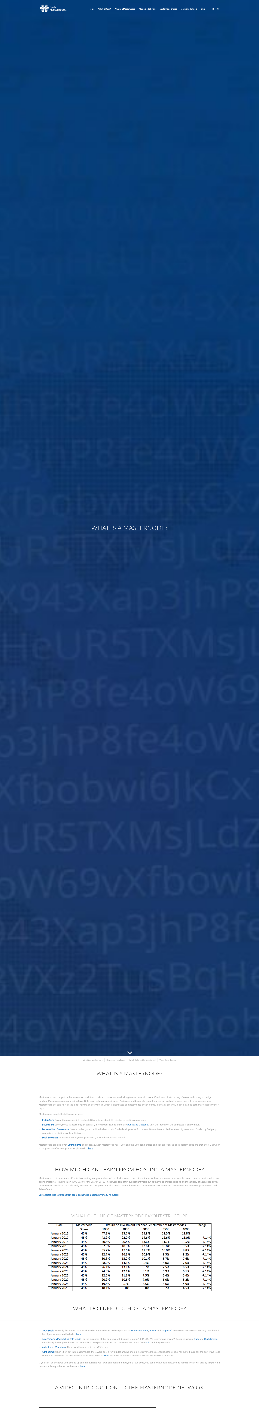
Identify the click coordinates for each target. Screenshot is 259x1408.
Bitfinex (135, 1330)
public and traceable (137, 1124)
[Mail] (218, 8)
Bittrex (152, 1330)
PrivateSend (48, 1124)
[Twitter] (213, 8)
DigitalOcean (210, 1338)
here (90, 1148)
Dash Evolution (50, 1137)
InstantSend (48, 1119)
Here (106, 1355)
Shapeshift (166, 1330)
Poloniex (143, 1330)
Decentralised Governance (55, 1129)
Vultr (196, 1338)
